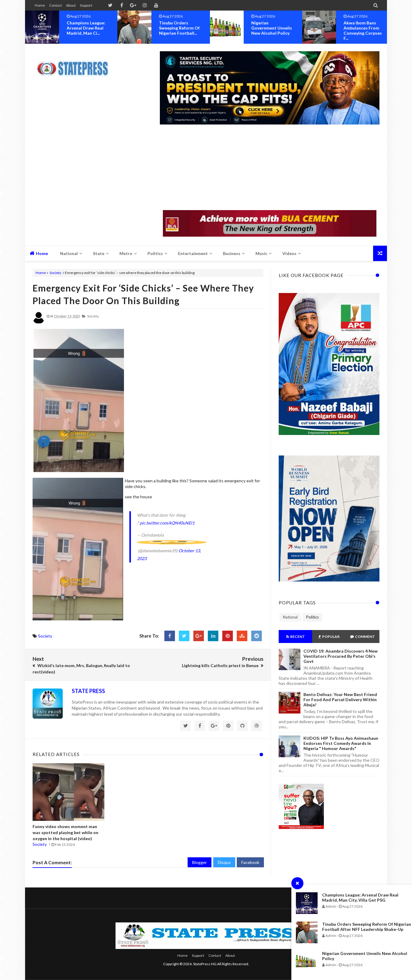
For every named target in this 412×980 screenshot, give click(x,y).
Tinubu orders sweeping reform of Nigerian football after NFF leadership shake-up (366, 927)
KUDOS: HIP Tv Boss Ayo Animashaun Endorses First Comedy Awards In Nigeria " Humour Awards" (340, 743)
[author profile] (39, 322)
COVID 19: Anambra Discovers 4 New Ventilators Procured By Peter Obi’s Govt (340, 656)
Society (55, 272)
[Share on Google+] (198, 635)
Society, (93, 316)
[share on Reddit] (256, 635)
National (290, 617)
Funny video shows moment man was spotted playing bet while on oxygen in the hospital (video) (65, 832)
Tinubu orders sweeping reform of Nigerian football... (87, 28)
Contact (55, 5)
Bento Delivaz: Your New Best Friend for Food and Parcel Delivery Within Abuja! (340, 699)
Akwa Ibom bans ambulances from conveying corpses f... (270, 30)
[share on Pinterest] (227, 635)
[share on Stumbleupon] (242, 635)
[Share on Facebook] (169, 635)
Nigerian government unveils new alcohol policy (179, 28)
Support (86, 5)
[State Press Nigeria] (76, 64)
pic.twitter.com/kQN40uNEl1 (167, 522)
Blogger (199, 862)
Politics (312, 617)
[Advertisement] (269, 168)
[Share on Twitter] (184, 635)
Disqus (224, 862)
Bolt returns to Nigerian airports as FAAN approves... (364, 28)
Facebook (250, 862)
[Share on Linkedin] (213, 635)
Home (40, 5)
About (71, 5)
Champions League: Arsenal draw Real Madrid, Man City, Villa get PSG (360, 897)
